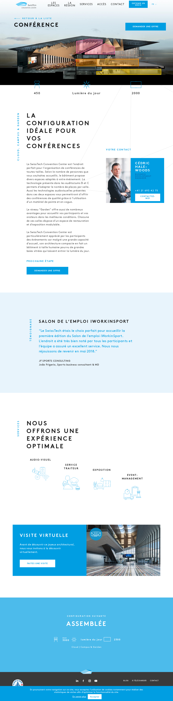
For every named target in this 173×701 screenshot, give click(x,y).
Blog (125, 681)
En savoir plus (79, 697)
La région (69, 4)
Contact (117, 4)
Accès (101, 4)
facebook (83, 680)
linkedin (77, 680)
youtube (95, 680)
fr (153, 4)
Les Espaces (54, 4)
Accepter (94, 697)
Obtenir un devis (138, 4)
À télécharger (139, 681)
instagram (89, 680)
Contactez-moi (147, 197)
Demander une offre (146, 27)
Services (86, 4)
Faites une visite (37, 564)
